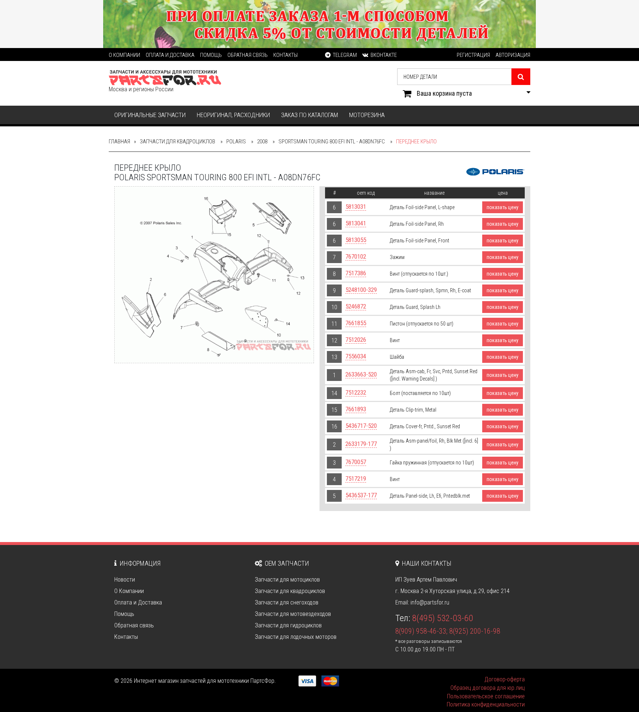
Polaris (236, 141)
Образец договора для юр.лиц (487, 687)
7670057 (355, 462)
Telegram (344, 55)
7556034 (355, 356)
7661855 (355, 323)
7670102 (355, 256)
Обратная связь (247, 55)
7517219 (355, 478)
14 (334, 393)
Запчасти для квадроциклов (177, 141)
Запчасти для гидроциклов (288, 625)
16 (334, 426)
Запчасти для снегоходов (286, 602)
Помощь (211, 55)
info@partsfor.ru (429, 602)
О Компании (124, 55)
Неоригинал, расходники (233, 115)
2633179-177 (361, 443)
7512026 (355, 339)
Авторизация (513, 55)
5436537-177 (361, 495)
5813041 (355, 223)
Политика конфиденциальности (486, 704)
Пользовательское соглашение (486, 696)
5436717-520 (361, 425)
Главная (119, 141)
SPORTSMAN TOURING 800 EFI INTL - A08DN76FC (331, 141)
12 (334, 340)
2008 (262, 141)
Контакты (285, 55)
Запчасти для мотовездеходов (293, 613)
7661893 (355, 409)
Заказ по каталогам (309, 115)
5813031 (355, 206)
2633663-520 (361, 374)
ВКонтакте (383, 55)
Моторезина (367, 115)
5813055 (355, 239)
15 (334, 409)
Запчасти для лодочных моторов (296, 636)
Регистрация (473, 55)
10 (334, 307)
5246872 (355, 306)
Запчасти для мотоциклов (287, 579)
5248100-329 (361, 289)
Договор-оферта (504, 679)
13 (334, 357)
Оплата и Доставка (170, 55)
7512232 (355, 392)
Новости (124, 579)
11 (334, 323)
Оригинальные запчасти (150, 115)
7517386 (355, 273)
